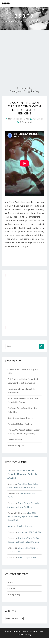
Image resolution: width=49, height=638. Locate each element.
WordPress (38, 631)
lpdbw (10, 526)
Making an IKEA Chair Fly (29, 532)
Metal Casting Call (16, 445)
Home (10, 582)
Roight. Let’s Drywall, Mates (20, 418)
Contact (11, 588)
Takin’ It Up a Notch (27, 557)
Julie (9, 470)
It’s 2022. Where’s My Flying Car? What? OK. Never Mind (23, 516)
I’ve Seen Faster (14, 439)
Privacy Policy (13, 594)
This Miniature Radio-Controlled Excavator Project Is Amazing (22, 474)
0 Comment (26, 122)
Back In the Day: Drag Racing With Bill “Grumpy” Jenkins (24, 108)
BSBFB (6, 3)
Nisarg (28, 634)
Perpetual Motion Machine (19, 423)
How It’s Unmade (24, 526)
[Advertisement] (24, 58)
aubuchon (38, 119)
